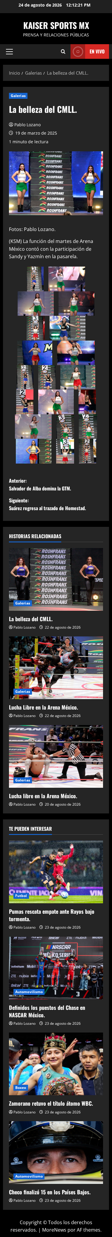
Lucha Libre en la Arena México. (43, 707)
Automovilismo (29, 991)
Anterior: (40, 484)
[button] (9, 51)
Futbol (21, 895)
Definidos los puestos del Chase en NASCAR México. (47, 1011)
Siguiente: (47, 504)
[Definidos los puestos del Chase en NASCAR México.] (56, 968)
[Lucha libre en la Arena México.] (56, 756)
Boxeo (20, 1087)
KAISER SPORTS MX (56, 25)
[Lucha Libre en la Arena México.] (56, 667)
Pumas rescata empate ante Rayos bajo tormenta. (51, 915)
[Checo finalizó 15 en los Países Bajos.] (56, 1152)
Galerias (18, 95)
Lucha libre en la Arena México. (43, 796)
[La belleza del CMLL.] (56, 579)
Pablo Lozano (27, 124)
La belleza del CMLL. (31, 619)
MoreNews (54, 1230)
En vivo (97, 51)
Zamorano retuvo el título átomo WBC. (51, 1103)
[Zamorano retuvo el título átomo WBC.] (56, 1064)
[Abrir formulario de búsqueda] (63, 51)
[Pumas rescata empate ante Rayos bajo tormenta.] (56, 872)
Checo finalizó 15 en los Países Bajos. (49, 1192)
